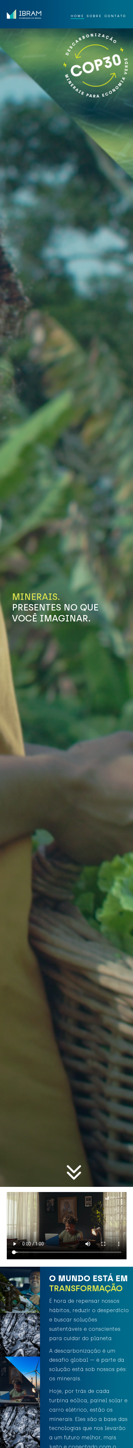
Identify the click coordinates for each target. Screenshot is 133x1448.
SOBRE (94, 16)
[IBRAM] (24, 14)
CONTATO (115, 16)
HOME (77, 16)
